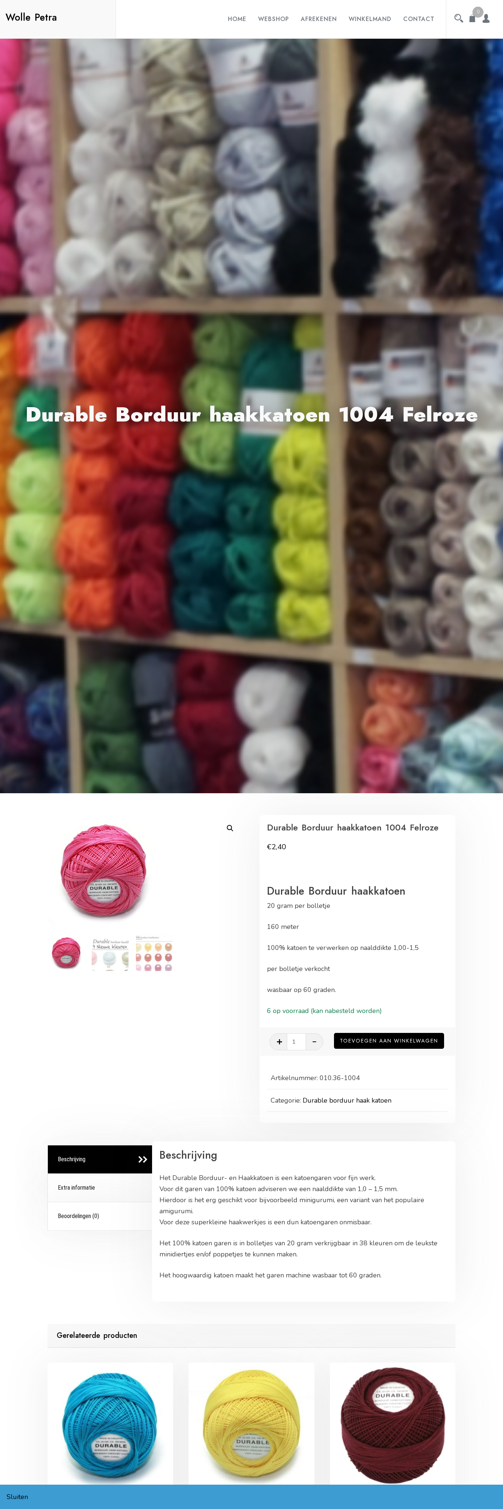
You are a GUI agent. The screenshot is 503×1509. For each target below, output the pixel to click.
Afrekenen (319, 19)
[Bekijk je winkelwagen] (472, 19)
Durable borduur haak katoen (347, 1100)
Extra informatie (76, 1187)
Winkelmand (370, 19)
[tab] (101, 1159)
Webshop (273, 19)
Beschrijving (71, 1159)
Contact (419, 19)
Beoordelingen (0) (78, 1216)
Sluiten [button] (17, 1496)
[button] (230, 828)
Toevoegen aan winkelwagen (389, 1040)
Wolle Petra (31, 17)
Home (237, 19)
